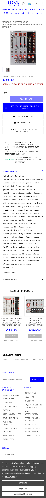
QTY (5, 93)
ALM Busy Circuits (7, 423)
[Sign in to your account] (36, 4)
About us (29, 397)
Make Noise (8, 435)
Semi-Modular (10, 406)
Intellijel (8, 439)
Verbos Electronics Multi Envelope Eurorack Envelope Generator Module (11, 321)
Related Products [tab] (21, 291)
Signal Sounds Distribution (32, 430)
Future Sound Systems (10, 430)
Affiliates (30, 424)
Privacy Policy (33, 435)
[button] (23, 116)
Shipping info (24, 122)
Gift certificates (31, 412)
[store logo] (13, 4)
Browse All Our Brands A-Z (11, 397)
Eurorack (7, 402)
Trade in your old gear (32, 419)
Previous (4, 495)
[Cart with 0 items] (43, 4)
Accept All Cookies (23, 494)
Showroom (29, 400)
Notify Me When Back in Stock (25, 107)
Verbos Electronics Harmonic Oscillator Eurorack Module (35, 321)
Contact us (30, 393)
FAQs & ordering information (33, 406)
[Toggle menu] (3, 4)
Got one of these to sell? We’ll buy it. (23, 130)
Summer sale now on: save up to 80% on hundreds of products (23, 11)
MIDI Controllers (12, 414)
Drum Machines (10, 418)
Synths (6, 410)
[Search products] (23, 3)
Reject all (23, 488)
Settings (23, 482)
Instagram (9, 454)
